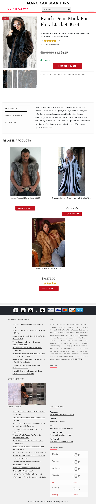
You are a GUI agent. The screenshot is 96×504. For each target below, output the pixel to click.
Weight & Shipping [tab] (14, 115)
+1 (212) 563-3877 (57, 421)
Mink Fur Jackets (56, 74)
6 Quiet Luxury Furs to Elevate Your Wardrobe (29, 477)
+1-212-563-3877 (18, 9)
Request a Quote (67, 66)
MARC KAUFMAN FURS (48, 2)
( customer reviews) (50, 44)
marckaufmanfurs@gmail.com (62, 428)
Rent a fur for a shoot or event (61, 441)
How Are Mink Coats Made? (23, 471)
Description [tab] (11, 109)
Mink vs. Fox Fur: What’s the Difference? (27, 474)
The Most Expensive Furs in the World (27, 461)
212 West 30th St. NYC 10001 (62, 414)
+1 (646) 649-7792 (75, 359)
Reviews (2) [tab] (10, 122)
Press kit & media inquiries (60, 435)
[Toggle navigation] (91, 9)
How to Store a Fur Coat (21, 464)
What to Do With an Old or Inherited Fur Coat (29, 452)
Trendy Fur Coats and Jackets (75, 74)
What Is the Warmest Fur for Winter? (26, 468)
